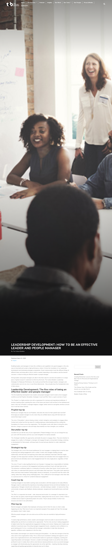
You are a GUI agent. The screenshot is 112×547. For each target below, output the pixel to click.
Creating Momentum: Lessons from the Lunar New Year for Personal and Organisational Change (86, 378)
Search (98, 367)
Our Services (31, 2)
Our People (77, 2)
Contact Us (24, 5)
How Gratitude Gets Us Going (82, 391)
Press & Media (88, 2)
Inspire (14, 360)
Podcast (42, 2)
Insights (49, 2)
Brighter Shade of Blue (80, 394)
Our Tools (67, 2)
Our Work (58, 2)
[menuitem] (104, 4)
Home (23, 2)
